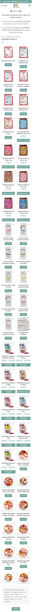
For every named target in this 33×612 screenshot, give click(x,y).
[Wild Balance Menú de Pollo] (8, 428)
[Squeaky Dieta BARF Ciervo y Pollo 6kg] (23, 455)
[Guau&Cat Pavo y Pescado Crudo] (23, 52)
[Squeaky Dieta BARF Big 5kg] (23, 529)
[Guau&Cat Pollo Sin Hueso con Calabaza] (23, 76)
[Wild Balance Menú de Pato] (8, 401)
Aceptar (15, 609)
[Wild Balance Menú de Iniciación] (23, 374)
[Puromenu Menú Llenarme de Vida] (23, 277)
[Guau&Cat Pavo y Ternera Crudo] (8, 76)
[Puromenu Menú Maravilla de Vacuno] (8, 324)
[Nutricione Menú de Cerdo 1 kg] (8, 150)
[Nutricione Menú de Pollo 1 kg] (8, 203)
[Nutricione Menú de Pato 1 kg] (8, 176)
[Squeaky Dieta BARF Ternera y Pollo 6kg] (23, 578)
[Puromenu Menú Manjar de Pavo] (23, 300)
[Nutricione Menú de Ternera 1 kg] (23, 203)
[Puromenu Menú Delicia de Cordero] (23, 253)
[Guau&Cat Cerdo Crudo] (8, 52)
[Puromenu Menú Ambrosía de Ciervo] (23, 229)
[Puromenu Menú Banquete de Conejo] (8, 253)
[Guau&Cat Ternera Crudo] (8, 123)
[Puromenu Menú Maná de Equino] (8, 300)
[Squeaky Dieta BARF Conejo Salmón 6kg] (23, 481)
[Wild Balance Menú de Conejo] (23, 348)
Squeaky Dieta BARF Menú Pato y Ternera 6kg (8, 562)
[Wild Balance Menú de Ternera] (8, 455)
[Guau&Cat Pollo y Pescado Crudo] (8, 100)
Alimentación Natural (13, 37)
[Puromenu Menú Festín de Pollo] (8, 277)
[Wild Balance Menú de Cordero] (8, 374)
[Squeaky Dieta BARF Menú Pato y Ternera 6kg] (8, 552)
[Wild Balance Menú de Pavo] (23, 401)
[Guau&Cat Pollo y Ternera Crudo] (23, 100)
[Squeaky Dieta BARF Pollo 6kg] (8, 578)
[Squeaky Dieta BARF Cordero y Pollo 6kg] (8, 505)
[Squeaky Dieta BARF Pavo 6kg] (23, 552)
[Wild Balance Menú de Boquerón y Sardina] (8, 348)
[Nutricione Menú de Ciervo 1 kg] (23, 150)
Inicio (3, 37)
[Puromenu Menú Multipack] (23, 324)
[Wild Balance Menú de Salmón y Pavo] (23, 428)
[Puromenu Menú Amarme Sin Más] (8, 229)
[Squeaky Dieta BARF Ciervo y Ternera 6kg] (8, 481)
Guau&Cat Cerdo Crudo (8, 61)
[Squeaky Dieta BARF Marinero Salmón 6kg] (23, 505)
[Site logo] (16, 5)
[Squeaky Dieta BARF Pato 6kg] (8, 529)
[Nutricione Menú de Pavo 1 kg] (23, 176)
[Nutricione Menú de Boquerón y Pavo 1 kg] (23, 123)
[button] (23, 140)
